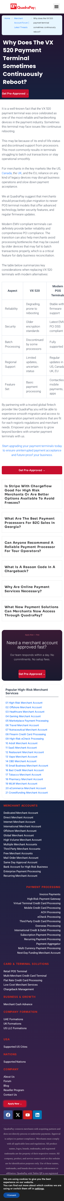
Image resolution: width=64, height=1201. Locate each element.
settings (39, 1188)
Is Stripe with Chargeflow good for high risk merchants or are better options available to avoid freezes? (30, 494)
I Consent (11, 1195)
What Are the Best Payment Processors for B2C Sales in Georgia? (30, 523)
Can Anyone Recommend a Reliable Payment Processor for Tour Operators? (30, 547)
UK (20, 173)
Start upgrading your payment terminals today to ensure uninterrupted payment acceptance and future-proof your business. (32, 450)
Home (7, 18)
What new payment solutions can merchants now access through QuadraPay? (31, 611)
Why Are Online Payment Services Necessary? (27, 589)
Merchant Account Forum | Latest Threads (21, 23)
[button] (56, 6)
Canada (7, 173)
